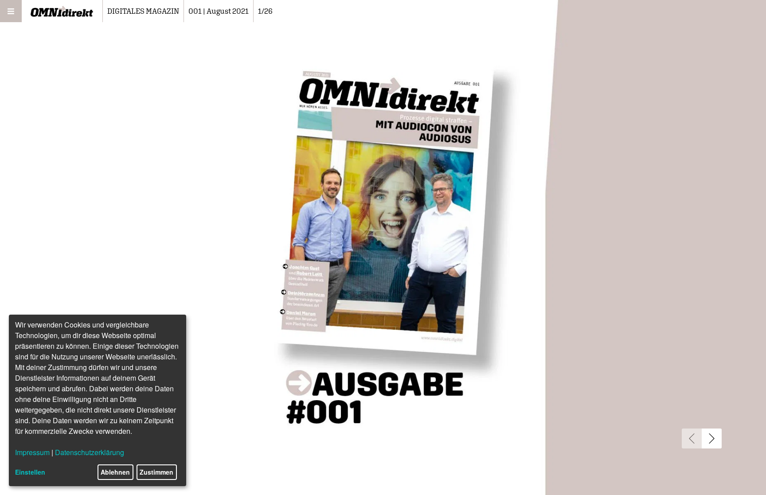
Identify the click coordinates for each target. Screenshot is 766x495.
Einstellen (30, 472)
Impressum (32, 452)
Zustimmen (156, 472)
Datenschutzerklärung (89, 452)
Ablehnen (115, 472)
